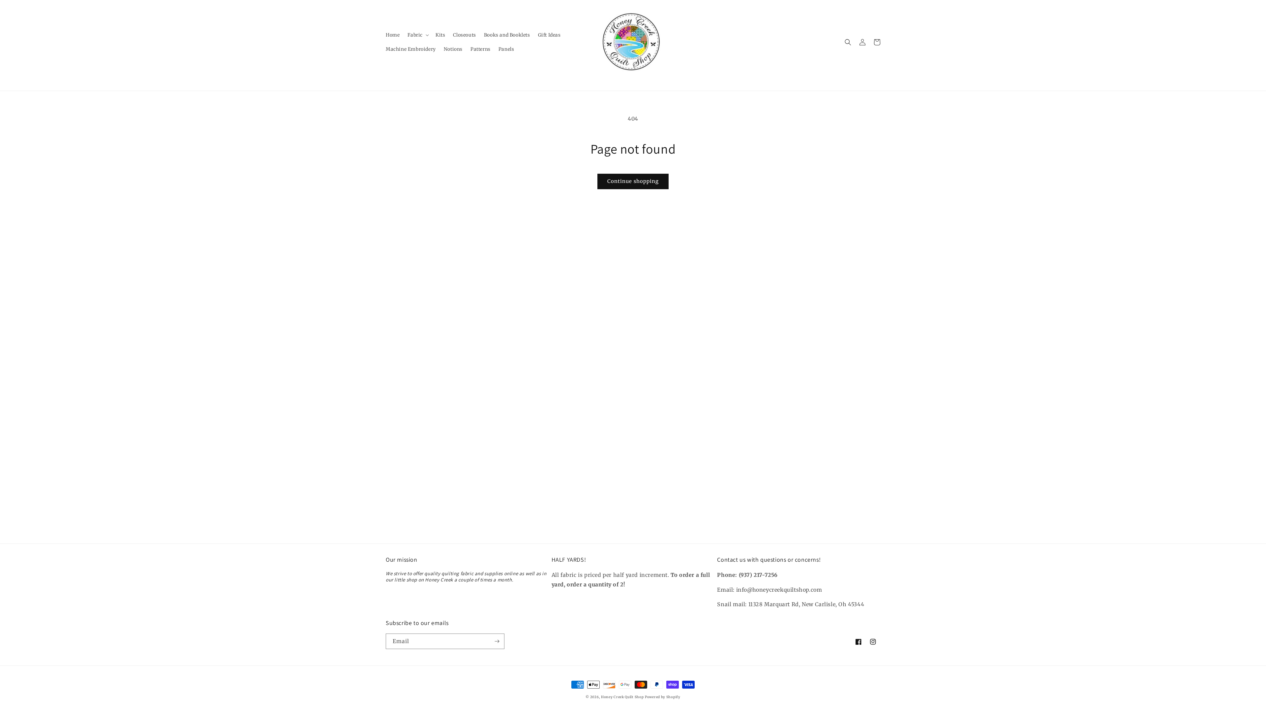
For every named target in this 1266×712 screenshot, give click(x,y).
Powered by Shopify (662, 697)
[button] (418, 35)
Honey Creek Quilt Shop (622, 697)
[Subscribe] (497, 641)
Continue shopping (633, 181)
